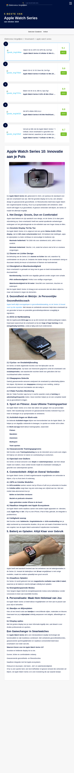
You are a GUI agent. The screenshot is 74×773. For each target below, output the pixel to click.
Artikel (45, 32)
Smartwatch (29, 39)
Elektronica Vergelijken (14, 39)
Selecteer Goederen (35, 32)
